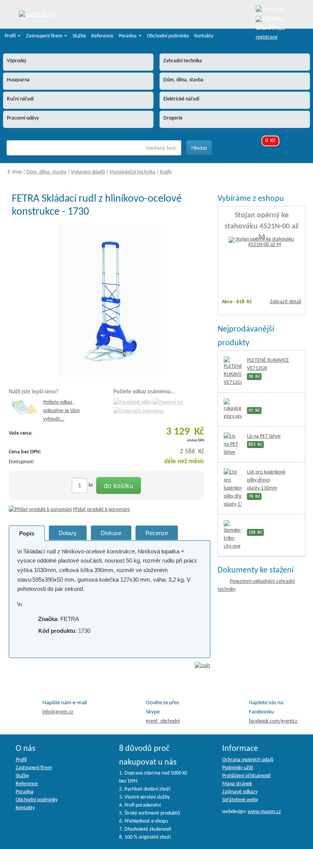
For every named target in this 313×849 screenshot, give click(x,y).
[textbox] (93, 147)
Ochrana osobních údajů (247, 760)
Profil (11, 36)
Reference (102, 36)
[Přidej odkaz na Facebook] (132, 402)
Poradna (128, 36)
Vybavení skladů (88, 172)
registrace (267, 37)
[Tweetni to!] (168, 402)
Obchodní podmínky (168, 36)
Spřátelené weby (240, 800)
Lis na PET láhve (264, 436)
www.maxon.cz (264, 812)
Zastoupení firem (44, 36)
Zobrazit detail (285, 302)
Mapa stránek (237, 784)
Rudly (166, 172)
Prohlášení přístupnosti (246, 776)
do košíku (118, 485)
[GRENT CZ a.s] (36, 15)
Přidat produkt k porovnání (101, 510)
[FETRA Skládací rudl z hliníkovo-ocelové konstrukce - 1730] (109, 300)
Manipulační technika (132, 172)
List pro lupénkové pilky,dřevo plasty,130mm (266, 480)
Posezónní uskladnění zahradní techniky (256, 585)
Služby (79, 36)
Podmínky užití (237, 768)
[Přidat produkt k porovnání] (40, 510)
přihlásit (264, 27)
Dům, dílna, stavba (46, 172)
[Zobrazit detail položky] (261, 242)
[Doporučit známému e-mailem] (138, 411)
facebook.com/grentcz (273, 721)
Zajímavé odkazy (240, 792)
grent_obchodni (163, 721)
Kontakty (203, 36)
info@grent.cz (57, 712)
